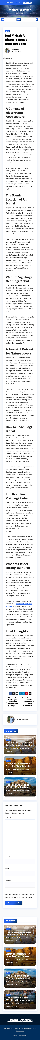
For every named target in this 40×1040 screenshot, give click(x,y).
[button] (33, 19)
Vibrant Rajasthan (20, 9)
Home (15, 1035)
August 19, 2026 (14, 937)
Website (8, 880)
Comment (9, 817)
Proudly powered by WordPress (13, 1028)
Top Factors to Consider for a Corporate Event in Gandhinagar (19, 745)
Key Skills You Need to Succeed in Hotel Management (27, 701)
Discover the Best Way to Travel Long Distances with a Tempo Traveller (14, 702)
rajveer (16, 49)
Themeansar (20, 1031)
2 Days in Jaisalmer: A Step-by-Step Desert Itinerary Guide (18, 766)
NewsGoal (31, 1028)
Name (7, 857)
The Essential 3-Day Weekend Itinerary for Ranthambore (18, 1000)
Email (7, 868)
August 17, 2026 (14, 981)
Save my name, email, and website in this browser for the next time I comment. (20, 896)
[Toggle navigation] (19, 19)
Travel (7, 31)
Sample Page (23, 1035)
